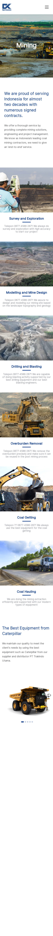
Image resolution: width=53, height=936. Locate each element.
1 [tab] (22, 722)
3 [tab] (27, 722)
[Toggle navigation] (47, 7)
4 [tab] (30, 722)
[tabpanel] (26, 699)
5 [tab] (32, 722)
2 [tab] (25, 722)
